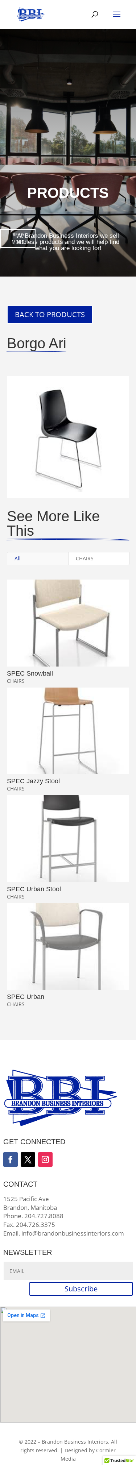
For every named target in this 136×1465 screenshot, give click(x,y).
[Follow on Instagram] (45, 1159)
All (18, 558)
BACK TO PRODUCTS (50, 314)
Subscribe (81, 1289)
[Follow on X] (28, 1159)
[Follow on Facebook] (10, 1159)
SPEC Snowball (30, 673)
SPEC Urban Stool (34, 889)
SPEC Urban (25, 996)
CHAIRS (85, 558)
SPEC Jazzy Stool (33, 781)
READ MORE (18, 238)
